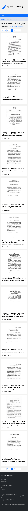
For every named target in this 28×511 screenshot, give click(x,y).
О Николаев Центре (7, 476)
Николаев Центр (15, 6)
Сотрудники (4, 481)
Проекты (3, 489)
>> (19, 30)
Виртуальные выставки (6, 487)
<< (2, 30)
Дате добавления (13, 26)
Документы (3, 479)
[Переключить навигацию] (3, 15)
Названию (20, 26)
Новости (3, 478)
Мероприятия (4, 483)
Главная (3, 19)
